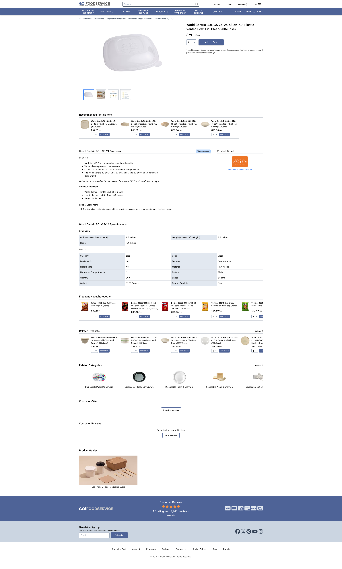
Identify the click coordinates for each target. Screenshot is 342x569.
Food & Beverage (198, 11)
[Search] (197, 4)
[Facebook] (237, 531)
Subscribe (119, 535)
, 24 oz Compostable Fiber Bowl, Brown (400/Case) (144, 124)
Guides (217, 4)
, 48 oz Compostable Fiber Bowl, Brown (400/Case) (224, 124)
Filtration (235, 12)
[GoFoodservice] (94, 4)
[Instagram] (261, 531)
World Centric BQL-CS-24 (165, 19)
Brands (226, 549)
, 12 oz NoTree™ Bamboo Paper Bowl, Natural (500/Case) (144, 340)
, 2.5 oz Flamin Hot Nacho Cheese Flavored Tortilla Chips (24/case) (144, 306)
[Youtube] (255, 531)
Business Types (253, 12)
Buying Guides (199, 549)
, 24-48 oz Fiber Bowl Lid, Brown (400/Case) (104, 124)
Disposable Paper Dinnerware (140, 19)
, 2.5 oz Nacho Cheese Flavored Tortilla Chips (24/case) (183, 306)
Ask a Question (204, 151)
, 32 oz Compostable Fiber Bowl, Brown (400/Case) (184, 124)
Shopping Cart (119, 549)
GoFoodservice (85, 19)
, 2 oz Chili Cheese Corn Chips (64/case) (103, 304)
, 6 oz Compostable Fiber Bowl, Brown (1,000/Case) (104, 340)
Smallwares (106, 12)
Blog (215, 549)
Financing (151, 549)
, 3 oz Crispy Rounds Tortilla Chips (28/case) (224, 304)
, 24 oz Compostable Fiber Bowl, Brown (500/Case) (184, 340)
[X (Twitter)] (243, 531)
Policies (165, 549)
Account (136, 549)
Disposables (162, 12)
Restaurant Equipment (88, 11)
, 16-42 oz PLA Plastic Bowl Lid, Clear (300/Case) (224, 340)
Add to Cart (211, 42)
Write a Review (171, 435)
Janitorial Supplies (143, 11)
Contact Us (181, 549)
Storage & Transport (180, 11)
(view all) (171, 515)
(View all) (259, 331)
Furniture (217, 12)
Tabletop (125, 12)
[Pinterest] (248, 531)
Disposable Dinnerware (116, 19)
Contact (229, 4)
